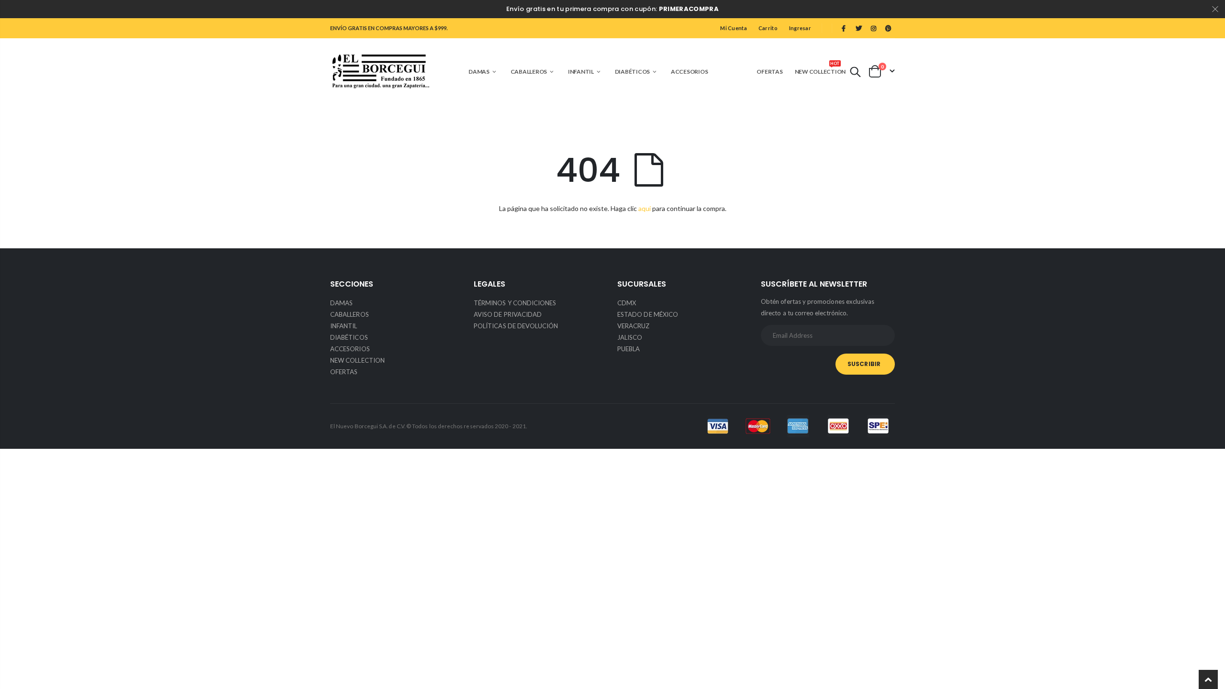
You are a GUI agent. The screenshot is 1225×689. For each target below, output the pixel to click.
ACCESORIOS (350, 349)
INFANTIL (343, 326)
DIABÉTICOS (349, 337)
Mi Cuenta (733, 28)
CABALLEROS (349, 314)
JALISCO (629, 337)
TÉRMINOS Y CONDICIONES (515, 303)
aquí (644, 208)
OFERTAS (343, 372)
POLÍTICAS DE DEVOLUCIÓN (516, 326)
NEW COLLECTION (357, 360)
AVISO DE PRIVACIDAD (508, 314)
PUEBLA (628, 349)
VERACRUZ (633, 326)
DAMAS (341, 303)
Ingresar (800, 28)
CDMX (626, 303)
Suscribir (863, 364)
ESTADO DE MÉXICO (647, 314)
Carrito (768, 28)
